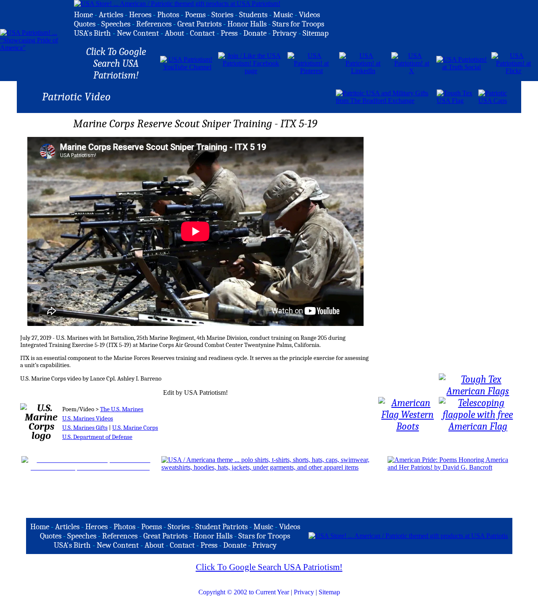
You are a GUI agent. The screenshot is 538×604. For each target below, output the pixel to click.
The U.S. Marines (121, 409)
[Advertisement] (236, 96)
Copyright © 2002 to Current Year (243, 592)
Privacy (304, 592)
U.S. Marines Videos (87, 418)
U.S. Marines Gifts (85, 427)
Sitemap (329, 592)
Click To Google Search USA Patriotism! (269, 567)
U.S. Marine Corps (135, 427)
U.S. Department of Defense (97, 437)
